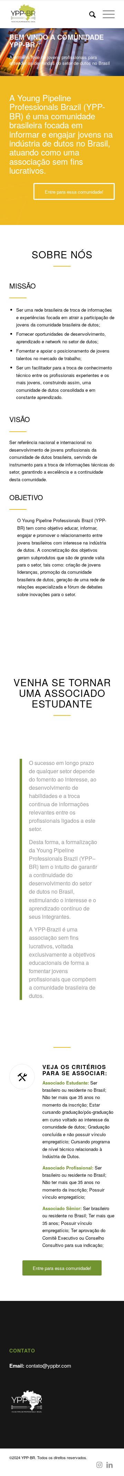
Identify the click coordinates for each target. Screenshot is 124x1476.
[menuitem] (89, 14)
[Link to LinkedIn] (109, 1464)
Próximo (118, 45)
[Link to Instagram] (99, 1464)
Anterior (6, 45)
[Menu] (105, 14)
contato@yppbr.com (48, 1365)
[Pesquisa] (89, 14)
